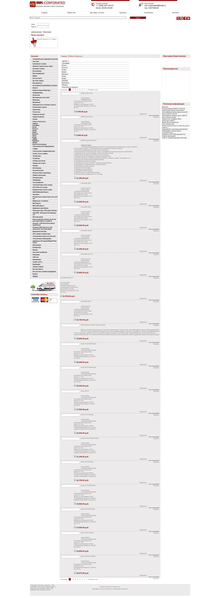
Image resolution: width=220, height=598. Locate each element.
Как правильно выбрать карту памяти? (174, 115)
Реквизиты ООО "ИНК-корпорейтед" (173, 134)
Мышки (35, 250)
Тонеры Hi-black (38, 267)
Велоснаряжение (38, 73)
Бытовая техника (38, 68)
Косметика (36, 95)
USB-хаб (35, 257)
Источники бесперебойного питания (45, 85)
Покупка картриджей (168, 136)
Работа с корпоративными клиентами (174, 138)
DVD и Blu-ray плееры (40, 187)
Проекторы (36, 109)
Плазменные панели (40, 107)
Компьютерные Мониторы (41, 90)
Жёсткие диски (38, 217)
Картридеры (37, 259)
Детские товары (38, 80)
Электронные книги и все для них (44, 236)
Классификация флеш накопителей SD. (175, 112)
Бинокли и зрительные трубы (43, 66)
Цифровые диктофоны (40, 208)
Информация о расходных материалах (175, 129)
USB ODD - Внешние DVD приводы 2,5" (44, 213)
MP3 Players (37, 203)
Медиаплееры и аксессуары (42, 190)
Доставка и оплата (97, 13)
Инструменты (37, 83)
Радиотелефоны (38, 117)
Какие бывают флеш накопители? (173, 110)
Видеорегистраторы (40, 231)
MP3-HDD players (38, 206)
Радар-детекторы (39, 114)
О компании (148, 13)
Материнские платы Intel (41, 97)
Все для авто (37, 78)
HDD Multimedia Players (41, 192)
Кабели (35, 88)
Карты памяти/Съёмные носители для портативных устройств (44, 220)
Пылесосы (36, 112)
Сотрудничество (167, 132)
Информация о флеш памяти (171, 131)
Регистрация (47, 32)
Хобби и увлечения (39, 175)
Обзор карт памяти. (168, 121)
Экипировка (37, 180)
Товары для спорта (39, 163)
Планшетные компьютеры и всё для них (45, 197)
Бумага (35, 274)
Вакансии (165, 107)
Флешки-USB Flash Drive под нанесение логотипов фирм (42, 228)
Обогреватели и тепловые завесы (44, 105)
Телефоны (36, 158)
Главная (44, 13)
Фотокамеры (37, 168)
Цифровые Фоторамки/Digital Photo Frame (45, 241)
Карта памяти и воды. (169, 117)
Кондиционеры (38, 93)
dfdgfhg (35, 276)
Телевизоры (37, 156)
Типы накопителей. (168, 124)
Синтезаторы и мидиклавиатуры (44, 151)
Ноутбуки (36, 194)
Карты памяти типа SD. (169, 114)
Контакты (175, 13)
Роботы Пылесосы (39, 121)
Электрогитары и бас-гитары (42, 185)
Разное (35, 119)
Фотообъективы (38, 170)
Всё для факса (38, 269)
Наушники (36, 254)
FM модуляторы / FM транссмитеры (45, 210)
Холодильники (38, 177)
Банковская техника (39, 64)
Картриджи (36, 264)
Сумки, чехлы (37, 262)
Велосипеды (37, 71)
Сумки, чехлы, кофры (40, 153)
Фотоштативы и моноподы (42, 173)
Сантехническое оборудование (43, 146)
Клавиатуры (37, 247)
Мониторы (36, 100)
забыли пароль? (36, 32)
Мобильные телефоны (40, 201)
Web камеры (37, 245)
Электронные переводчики (42, 238)
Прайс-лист (71, 13)
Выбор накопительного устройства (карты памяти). (176, 126)
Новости (109, 587)
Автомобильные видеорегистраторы (45, 59)
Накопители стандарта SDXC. (172, 119)
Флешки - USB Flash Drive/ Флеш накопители (44, 224)
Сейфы (35, 149)
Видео (35, 76)
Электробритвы (38, 182)
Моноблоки (36, 102)
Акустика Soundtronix (40, 252)
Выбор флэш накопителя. (170, 122)
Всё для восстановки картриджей (44, 271)
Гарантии (122, 13)
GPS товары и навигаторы (41, 234)
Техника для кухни (39, 161)
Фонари (35, 165)
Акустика (36, 61)
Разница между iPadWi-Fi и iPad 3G (173, 108)
